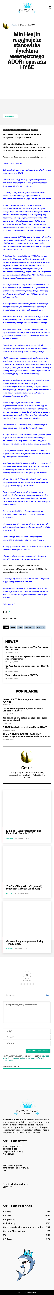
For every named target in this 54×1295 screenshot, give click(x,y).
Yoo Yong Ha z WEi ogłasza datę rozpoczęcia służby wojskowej (27, 657)
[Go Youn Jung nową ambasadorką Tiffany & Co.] (27, 919)
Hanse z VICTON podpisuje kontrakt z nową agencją (24, 700)
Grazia (14, 25)
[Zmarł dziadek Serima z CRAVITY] (41, 1190)
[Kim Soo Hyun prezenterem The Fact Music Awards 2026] (27, 808)
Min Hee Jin (29, 627)
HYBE (27, 130)
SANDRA (9, 838)
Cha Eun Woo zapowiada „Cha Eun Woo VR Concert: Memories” (23, 709)
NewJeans (35, 130)
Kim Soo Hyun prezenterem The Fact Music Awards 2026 (26, 648)
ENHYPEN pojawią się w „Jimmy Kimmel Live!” (25, 727)
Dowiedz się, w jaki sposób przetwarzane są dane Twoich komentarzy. (26, 1058)
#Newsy (15, 130)
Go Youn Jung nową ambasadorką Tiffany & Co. (27, 667)
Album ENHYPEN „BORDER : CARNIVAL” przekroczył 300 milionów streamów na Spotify (26, 735)
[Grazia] (7, 25)
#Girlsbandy (11, 116)
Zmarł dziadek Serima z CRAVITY (21, 675)
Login (48, 995)
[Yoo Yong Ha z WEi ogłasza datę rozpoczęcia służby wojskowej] (27, 864)
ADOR (22, 130)
